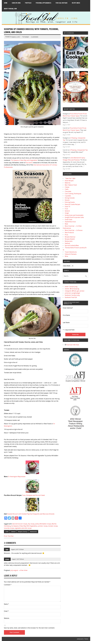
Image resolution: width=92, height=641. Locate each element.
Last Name (66, 322)
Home (5, 3)
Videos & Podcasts (70, 254)
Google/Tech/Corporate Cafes (74, 217)
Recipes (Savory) (22, 531)
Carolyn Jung (16, 3)
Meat (66, 224)
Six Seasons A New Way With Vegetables (24, 526)
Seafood (67, 243)
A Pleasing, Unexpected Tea (78, 150)
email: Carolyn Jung (71, 286)
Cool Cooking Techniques (73, 193)
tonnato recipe (53, 526)
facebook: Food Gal (71, 297)
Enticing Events (70, 202)
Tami (6, 549)
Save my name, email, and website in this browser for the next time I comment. (29, 628)
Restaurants (33, 531)
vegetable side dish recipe (23, 528)
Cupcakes (68, 196)
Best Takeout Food (71, 185)
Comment (7, 585)
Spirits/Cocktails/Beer (72, 245)
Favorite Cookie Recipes (72, 204)
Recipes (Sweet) (70, 239)
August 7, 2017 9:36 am (18, 559)
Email (6, 611)
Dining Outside (70, 198)
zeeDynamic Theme (82, 639)
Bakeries (67, 183)
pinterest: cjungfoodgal (72, 293)
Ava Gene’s (29, 162)
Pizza (66, 235)
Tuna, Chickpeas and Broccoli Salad (33, 495)
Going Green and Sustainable (74, 215)
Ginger (67, 213)
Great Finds (68, 219)
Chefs (6, 531)
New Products (69, 232)
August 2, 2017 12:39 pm (17, 549)
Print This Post (8, 536)
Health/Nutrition (70, 222)
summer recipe (42, 526)
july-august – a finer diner (19, 570)
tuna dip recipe (9, 528)
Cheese (67, 187)
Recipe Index (76, 3)
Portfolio (28, 3)
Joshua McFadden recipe (43, 524)
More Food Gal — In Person (73, 230)
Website (6, 618)
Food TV (67, 206)
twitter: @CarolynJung (72, 289)
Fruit (66, 209)
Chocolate (68, 191)
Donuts (67, 200)
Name (6, 604)
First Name (66, 315)
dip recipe (31, 524)
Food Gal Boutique (61, 3)
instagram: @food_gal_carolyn (74, 291)
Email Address (68, 308)
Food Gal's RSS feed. (72, 345)
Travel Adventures (71, 252)
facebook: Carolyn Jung (72, 295)
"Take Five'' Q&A (70, 178)
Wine (66, 256)
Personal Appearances (43, 3)
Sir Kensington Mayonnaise (16, 476)
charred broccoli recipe (19, 524)
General (13, 531)
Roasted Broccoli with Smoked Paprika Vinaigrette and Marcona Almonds (30, 514)
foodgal (26, 36)
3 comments (34, 36)
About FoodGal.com (10, 9)
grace (7, 559)
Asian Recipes (69, 181)
